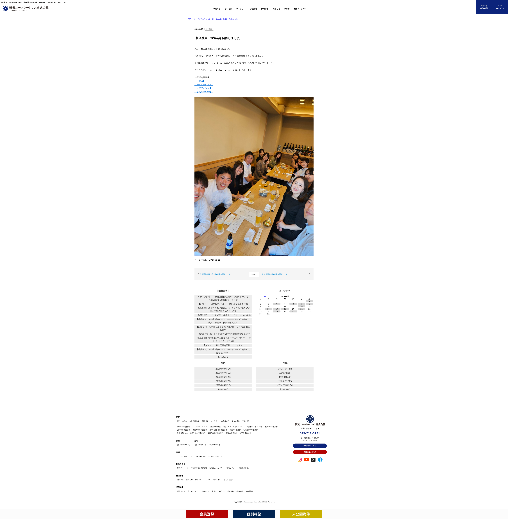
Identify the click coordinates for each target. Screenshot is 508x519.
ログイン (500, 7)
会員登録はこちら (310, 452)
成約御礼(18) (285, 373)
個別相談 (484, 7)
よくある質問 (228, 480)
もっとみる (223, 357)
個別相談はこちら (310, 446)
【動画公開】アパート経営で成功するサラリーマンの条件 (223, 315)
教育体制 (231, 491)
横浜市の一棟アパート (254, 427)
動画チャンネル (300, 9)
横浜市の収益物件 (271, 427)
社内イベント (231, 468)
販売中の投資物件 (183, 427)
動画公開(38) (285, 377)
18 (277, 309)
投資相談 (205, 421)
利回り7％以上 (182, 433)
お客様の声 (225, 421)
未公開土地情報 (215, 427)
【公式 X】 (199, 81)
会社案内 (253, 9)
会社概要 (180, 480)
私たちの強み (182, 421)
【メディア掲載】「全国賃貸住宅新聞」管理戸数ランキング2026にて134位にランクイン (223, 298)
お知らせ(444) (285, 369)
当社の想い (217, 480)
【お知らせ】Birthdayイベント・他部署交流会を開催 (223, 304)
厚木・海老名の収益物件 (218, 430)
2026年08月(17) (223, 369)
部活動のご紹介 (244, 468)
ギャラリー (240, 9)
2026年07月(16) (223, 373)
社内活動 (209, 29)
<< (265, 296)
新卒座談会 (249, 491)
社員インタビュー (218, 491)
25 (277, 311)
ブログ (287, 9)
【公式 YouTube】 (203, 88)
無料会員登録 (194, 421)
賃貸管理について (183, 445)
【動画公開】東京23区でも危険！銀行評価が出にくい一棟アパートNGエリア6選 (223, 339)
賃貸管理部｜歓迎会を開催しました (275, 274)
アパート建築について (185, 456)
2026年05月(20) (223, 381)
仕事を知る (206, 491)
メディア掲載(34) (285, 385)
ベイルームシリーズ (200, 427)
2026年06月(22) (223, 377)
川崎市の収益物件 (183, 430)
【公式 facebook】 (203, 92)
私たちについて (193, 491)
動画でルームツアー (217, 468)
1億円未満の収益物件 (215, 433)
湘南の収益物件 (235, 430)
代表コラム (199, 480)
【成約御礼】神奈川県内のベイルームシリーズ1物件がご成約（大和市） (223, 351)
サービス (228, 9)
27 (293, 311)
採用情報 (264, 9)
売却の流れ (246, 421)
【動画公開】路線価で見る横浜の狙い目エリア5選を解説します (223, 328)
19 (285, 309)
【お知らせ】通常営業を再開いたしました (223, 345)
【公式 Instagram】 (203, 84)
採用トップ (181, 491)
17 (268, 309)
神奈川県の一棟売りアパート (233, 427)
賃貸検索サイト (200, 445)
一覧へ (254, 274)
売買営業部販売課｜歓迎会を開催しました (216, 274)
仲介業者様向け (214, 445)
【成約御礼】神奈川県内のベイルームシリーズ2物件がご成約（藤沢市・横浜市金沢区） (223, 321)
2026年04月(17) (223, 385)
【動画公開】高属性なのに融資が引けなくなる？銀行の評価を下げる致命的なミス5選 (223, 309)
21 (301, 309)
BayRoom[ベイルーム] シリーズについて (210, 456)
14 (301, 306)
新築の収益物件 (231, 433)
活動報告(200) (285, 381)
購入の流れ (236, 421)
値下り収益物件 (245, 433)
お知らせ (276, 9)
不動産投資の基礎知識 (199, 468)
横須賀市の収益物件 (200, 430)
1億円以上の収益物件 (198, 433)
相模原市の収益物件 (250, 430)
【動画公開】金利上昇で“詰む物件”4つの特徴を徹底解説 (223, 334)
